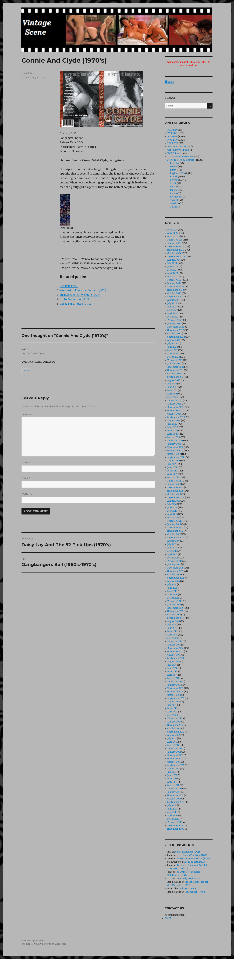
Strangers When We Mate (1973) (80, 294)
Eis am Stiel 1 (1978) (195, 892)
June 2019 (172, 467)
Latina (173, 193)
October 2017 (174, 534)
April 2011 (172, 782)
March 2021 (173, 397)
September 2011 (175, 765)
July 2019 (171, 464)
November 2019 (175, 450)
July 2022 (172, 343)
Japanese (175, 190)
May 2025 (172, 229)
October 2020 (174, 413)
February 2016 (174, 601)
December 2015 (175, 608)
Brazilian (174, 163)
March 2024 (173, 276)
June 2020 (172, 427)
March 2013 (173, 715)
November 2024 (175, 249)
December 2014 (175, 648)
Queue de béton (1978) (194, 862)
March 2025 (173, 236)
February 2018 (174, 521)
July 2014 (172, 665)
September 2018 (175, 497)
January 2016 (174, 604)
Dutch (173, 170)
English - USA (38, 77)
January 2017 (174, 564)
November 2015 (175, 611)
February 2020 (175, 440)
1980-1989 (172, 136)
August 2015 (173, 621)
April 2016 (172, 594)
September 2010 (175, 802)
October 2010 (174, 798)
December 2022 (175, 326)
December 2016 (175, 567)
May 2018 (172, 511)
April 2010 (172, 815)
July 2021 (172, 383)
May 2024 (172, 270)
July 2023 (172, 303)
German (174, 180)
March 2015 (173, 638)
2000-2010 (172, 143)
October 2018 (174, 494)
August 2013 (173, 701)
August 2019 (173, 460)
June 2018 (172, 507)
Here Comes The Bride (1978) (192, 855)
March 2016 (173, 598)
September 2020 (176, 417)
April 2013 (172, 711)
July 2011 (171, 772)
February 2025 (174, 239)
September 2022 (176, 336)
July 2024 (172, 263)
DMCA (168, 918)
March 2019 (173, 477)
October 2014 (174, 654)
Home (169, 82)
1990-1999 (172, 140)
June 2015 (172, 628)
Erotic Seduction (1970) (74, 299)
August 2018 (173, 501)
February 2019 (174, 480)
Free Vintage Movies (32, 940)
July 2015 (171, 624)
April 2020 (172, 434)
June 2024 (172, 266)
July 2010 (172, 805)
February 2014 (174, 681)
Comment (28, 414)
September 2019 (175, 457)
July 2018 (172, 504)
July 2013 (172, 705)
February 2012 (174, 748)
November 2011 (175, 758)
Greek (173, 183)
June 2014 (172, 668)
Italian (173, 186)
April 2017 (172, 554)
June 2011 (172, 775)
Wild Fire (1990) (188, 888)
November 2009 (175, 829)
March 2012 (173, 745)
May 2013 (172, 708)
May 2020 (172, 430)
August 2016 (173, 581)
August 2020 (174, 420)
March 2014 (173, 678)
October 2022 (174, 333)
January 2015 (174, 644)
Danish (173, 166)
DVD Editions (174, 153)
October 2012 (174, 728)
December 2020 (175, 407)
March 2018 (173, 517)
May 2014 (172, 671)
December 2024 (175, 246)
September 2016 (175, 577)
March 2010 (173, 818)
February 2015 (174, 641)
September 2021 (175, 377)
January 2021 (174, 403)
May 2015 (172, 631)
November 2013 (175, 691)
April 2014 (172, 675)
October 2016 (174, 574)
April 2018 (172, 514)
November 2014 (175, 651)
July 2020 (172, 424)
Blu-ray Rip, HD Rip (177, 146)
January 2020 (174, 444)
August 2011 (173, 768)
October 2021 (174, 373)
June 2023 (172, 306)
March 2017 (173, 557)
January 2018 (174, 524)
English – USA (177, 173)
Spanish (174, 200)
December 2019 (175, 447)
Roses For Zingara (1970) (75, 303)
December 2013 (175, 688)
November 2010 (175, 795)
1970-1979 (26, 77)
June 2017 (172, 547)
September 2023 (176, 296)
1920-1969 (172, 129)
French (173, 176)
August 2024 (174, 260)
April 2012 (172, 741)
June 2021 (172, 387)
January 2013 (174, 721)
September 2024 (176, 256)
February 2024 (175, 280)
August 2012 (173, 735)
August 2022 (173, 340)
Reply (26, 370)
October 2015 (174, 614)
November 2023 (175, 290)
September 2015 (175, 618)
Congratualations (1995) (187, 851)
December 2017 (175, 527)
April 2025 (172, 233)
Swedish (174, 203)
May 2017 (172, 551)
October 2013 (174, 695)
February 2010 (174, 822)
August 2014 (173, 661)
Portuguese (176, 196)
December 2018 (175, 487)
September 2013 (175, 698)
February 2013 (174, 718)
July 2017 (171, 544)
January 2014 (174, 685)
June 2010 (172, 808)
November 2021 (175, 370)
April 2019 (172, 474)
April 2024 (172, 273)
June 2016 (172, 588)
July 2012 (172, 738)
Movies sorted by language (181, 160)
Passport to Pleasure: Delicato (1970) (83, 290)
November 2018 (175, 490)
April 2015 (172, 634)
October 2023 (174, 293)
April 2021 (172, 393)
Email (26, 478)
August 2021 (173, 380)
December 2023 (175, 286)
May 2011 (172, 778)
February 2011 (174, 788)
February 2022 (175, 360)
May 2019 (172, 470)
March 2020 (173, 437)
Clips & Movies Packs (178, 150)
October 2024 (174, 253)
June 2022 (172, 347)
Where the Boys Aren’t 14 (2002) (193, 858)
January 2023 (174, 323)
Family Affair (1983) (190, 878)
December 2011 (175, 755)
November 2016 (175, 571)
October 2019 (174, 454)
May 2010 (172, 812)
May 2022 (172, 350)
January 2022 (174, 363)
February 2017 (174, 561)
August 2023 (173, 300)
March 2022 (173, 357)
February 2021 (174, 400)
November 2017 (175, 531)
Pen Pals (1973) (69, 285)
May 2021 (172, 390)
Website (26, 493)
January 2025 (174, 243)
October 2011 (174, 762)
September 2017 (175, 537)
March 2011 (173, 785)
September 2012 (175, 731)
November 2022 (175, 330)
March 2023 (173, 316)
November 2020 (175, 410)
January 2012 (174, 752)
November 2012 (175, 725)
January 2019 (174, 484)
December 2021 (175, 367)
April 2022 (172, 353)
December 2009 (175, 825)
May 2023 (172, 310)
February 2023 (175, 320)
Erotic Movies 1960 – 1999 (180, 156)
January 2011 (174, 792)
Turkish (174, 206)
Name (25, 462)
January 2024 (174, 283)
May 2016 (172, 591)
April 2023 (172, 313)
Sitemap (25, 944)
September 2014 (175, 658)
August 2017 (173, 541)
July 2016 (171, 584)
